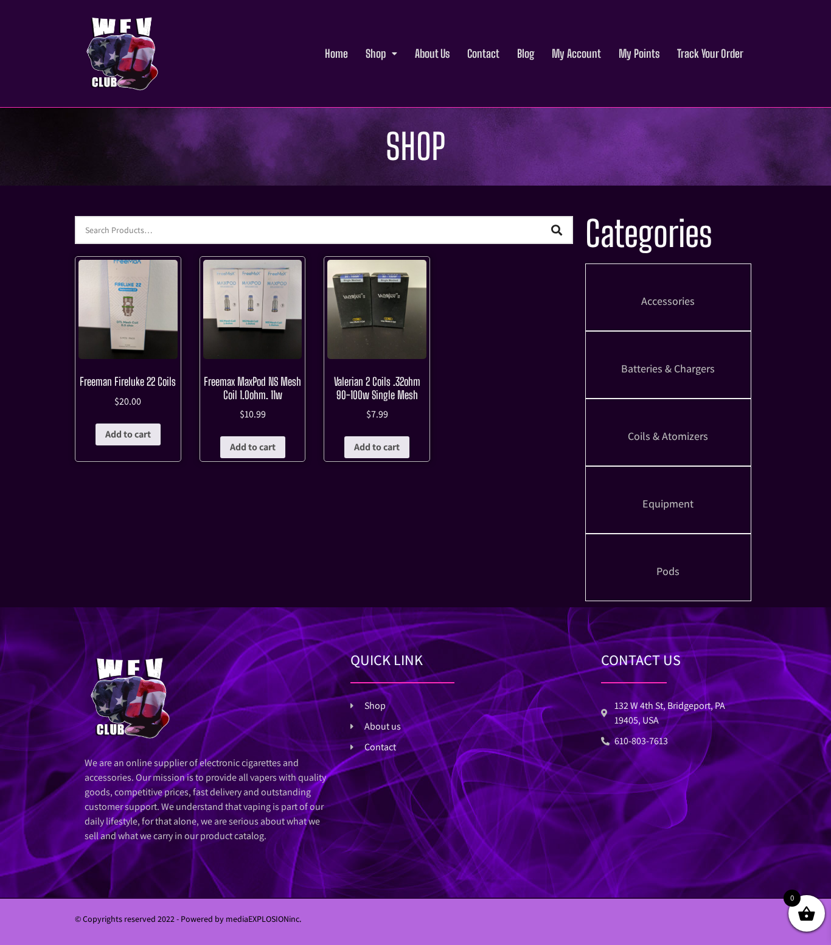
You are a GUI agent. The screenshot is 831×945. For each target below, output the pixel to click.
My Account (576, 53)
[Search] (556, 230)
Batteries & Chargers (668, 368)
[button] (381, 53)
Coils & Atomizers (668, 436)
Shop (376, 53)
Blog (525, 53)
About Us (432, 53)
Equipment (668, 504)
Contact (483, 53)
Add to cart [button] (128, 434)
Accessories (668, 301)
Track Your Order (710, 53)
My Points (639, 53)
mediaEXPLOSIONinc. (264, 918)
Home (336, 53)
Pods (668, 571)
